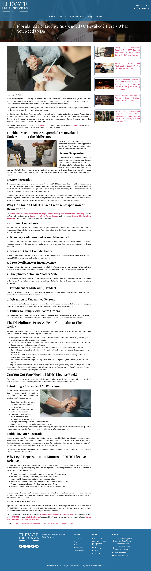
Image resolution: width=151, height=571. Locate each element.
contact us (77, 125)
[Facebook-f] (21, 546)
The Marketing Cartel (97, 566)
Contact (98, 16)
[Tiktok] (33, 546)
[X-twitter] (29, 546)
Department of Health (58, 523)
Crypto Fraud (96, 551)
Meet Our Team (79, 539)
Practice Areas (77, 16)
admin (9, 95)
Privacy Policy (78, 548)
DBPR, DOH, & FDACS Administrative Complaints (99, 543)
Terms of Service (79, 551)
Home (52, 16)
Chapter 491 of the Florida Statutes (44, 216)
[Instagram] (25, 546)
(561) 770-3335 (141, 8)
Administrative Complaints (40, 523)
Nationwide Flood (98, 539)
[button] (62, 16)
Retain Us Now (97, 554)
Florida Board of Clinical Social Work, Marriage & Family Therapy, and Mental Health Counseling (47, 214)
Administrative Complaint (22, 523)
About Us (62, 16)
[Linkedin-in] (37, 546)
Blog (90, 16)
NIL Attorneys (97, 548)
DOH (67, 523)
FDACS (71, 523)
